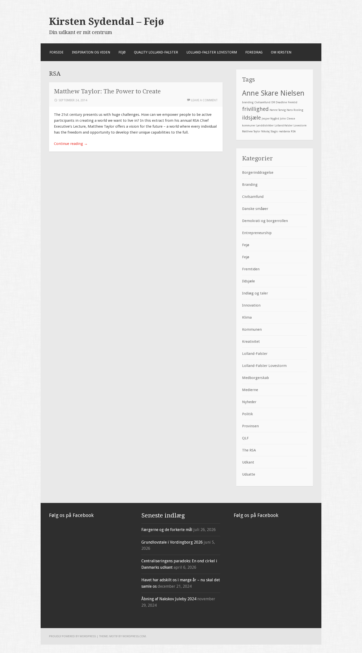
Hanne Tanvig (278, 110)
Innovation (251, 305)
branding (247, 102)
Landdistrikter (265, 125)
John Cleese (287, 118)
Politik (247, 414)
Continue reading (71, 143)
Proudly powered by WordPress (72, 636)
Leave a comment (204, 100)
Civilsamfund (262, 102)
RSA (293, 131)
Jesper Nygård (270, 118)
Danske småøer (255, 208)
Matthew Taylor (251, 131)
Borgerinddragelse (257, 172)
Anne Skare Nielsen (273, 93)
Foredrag (254, 52)
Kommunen (252, 329)
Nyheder (249, 402)
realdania (284, 131)
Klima (247, 317)
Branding (250, 184)
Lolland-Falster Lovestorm (211, 52)
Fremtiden (251, 269)
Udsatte (248, 474)
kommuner (248, 125)
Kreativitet (251, 341)
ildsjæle (251, 118)
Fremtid (292, 102)
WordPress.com (134, 636)
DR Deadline (279, 102)
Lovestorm (300, 125)
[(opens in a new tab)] (80, 533)
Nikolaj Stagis (269, 131)
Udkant (248, 462)
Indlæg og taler (255, 293)
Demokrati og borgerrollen (265, 221)
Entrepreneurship (257, 233)
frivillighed (255, 109)
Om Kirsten (281, 52)
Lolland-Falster (284, 125)
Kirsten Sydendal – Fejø (106, 21)
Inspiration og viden (91, 52)
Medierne (250, 390)
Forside (56, 52)
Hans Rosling (295, 110)
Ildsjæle (248, 281)
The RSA (249, 450)
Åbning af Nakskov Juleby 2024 (168, 599)
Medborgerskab (255, 378)
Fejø (122, 52)
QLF (245, 438)
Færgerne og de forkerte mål (166, 529)
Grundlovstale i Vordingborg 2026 (172, 542)
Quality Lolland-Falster (156, 52)
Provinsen (250, 426)
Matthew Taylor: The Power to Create (107, 91)
